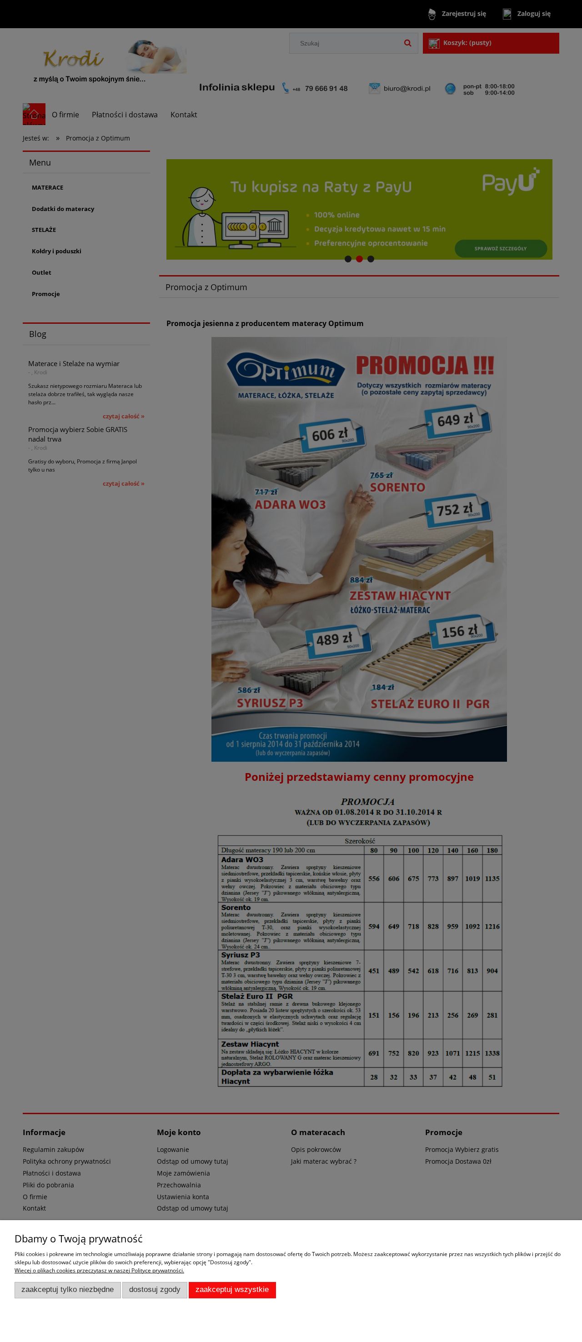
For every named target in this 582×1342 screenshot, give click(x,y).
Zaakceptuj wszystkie (232, 1289)
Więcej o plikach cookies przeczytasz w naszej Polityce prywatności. (99, 1270)
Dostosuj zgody (155, 1289)
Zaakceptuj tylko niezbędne (67, 1289)
